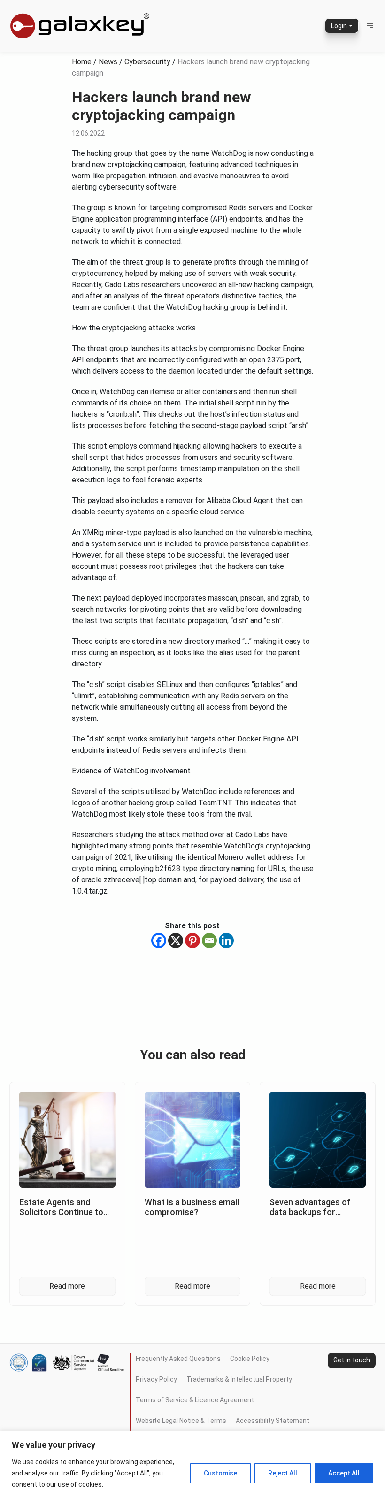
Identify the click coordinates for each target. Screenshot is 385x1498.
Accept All (344, 1473)
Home (82, 61)
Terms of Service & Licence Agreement (195, 1400)
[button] (370, 25)
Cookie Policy (250, 1358)
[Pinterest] (192, 940)
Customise (220, 1473)
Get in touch (351, 1360)
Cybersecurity (147, 61)
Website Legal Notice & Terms (181, 1420)
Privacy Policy (156, 1379)
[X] (175, 940)
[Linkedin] (226, 940)
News (108, 61)
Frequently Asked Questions (178, 1358)
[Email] (209, 940)
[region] (192, 1464)
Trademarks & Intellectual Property (239, 1379)
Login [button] (339, 26)
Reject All (282, 1473)
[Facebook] (158, 940)
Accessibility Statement (272, 1420)
